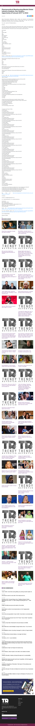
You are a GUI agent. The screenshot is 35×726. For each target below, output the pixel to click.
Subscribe (9, 718)
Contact (19, 705)
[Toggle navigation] (2, 5)
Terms (19, 700)
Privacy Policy (20, 702)
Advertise (19, 703)
